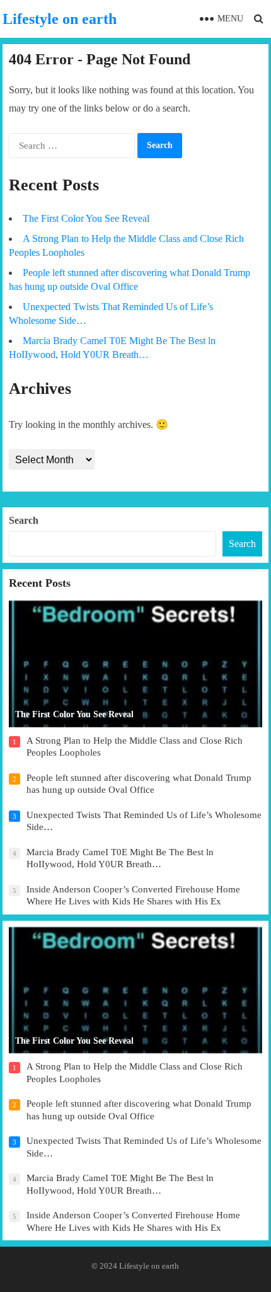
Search (23, 520)
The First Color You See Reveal (86, 218)
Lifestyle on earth (60, 19)
